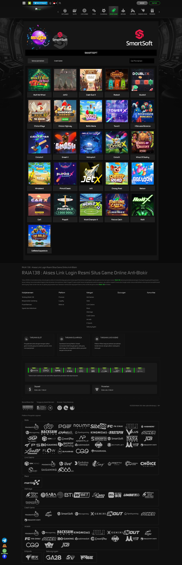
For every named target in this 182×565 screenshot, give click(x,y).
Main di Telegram (41, 3)
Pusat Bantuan (27, 304)
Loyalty (61, 301)
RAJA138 (117, 280)
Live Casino (84, 14)
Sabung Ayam (142, 14)
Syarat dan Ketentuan (29, 308)
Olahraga (103, 14)
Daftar (154, 3)
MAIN (41, 80)
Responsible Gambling (29, 301)
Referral (61, 304)
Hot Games (65, 14)
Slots (75, 14)
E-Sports (133, 14)
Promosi (152, 14)
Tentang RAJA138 (28, 297)
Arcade (123, 14)
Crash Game (113, 14)
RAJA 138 (102, 284)
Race (94, 14)
